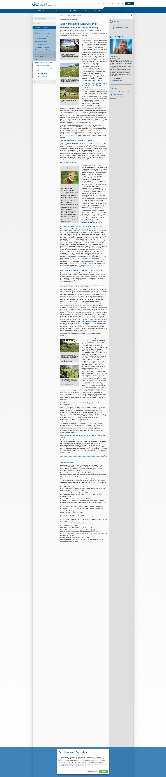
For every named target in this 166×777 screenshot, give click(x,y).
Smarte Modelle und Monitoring (43, 73)
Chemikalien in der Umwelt (42, 65)
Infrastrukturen (56, 11)
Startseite (113, 98)
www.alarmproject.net (68, 306)
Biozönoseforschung (40, 30)
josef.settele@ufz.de (117, 80)
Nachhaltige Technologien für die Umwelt (44, 69)
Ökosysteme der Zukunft (41, 27)
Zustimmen (103, 771)
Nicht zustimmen (92, 771)
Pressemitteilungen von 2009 (69, 221)
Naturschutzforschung (41, 41)
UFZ (39, 11)
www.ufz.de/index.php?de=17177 (88, 316)
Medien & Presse (74, 11)
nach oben (105, 455)
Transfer (65, 11)
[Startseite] (35, 11)
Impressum (111, 3)
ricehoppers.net (87, 384)
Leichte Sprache (101, 3)
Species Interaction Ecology (42, 50)
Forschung (46, 11)
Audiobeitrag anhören (119, 25)
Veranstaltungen (86, 11)
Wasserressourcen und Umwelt (43, 62)
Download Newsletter (116, 94)
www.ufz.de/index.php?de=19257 (96, 321)
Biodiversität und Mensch (42, 44)
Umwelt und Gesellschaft (41, 77)
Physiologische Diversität (42, 47)
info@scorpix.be (114, 56)
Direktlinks (129, 3)
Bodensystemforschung (41, 36)
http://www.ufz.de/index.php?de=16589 (94, 222)
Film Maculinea (73, 218)
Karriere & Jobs (97, 11)
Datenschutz (120, 3)
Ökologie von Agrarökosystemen (44, 33)
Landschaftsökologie (40, 38)
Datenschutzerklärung (69, 766)
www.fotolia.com (69, 103)
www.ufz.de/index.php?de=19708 (92, 375)
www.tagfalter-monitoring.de (96, 263)
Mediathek (38, 59)
